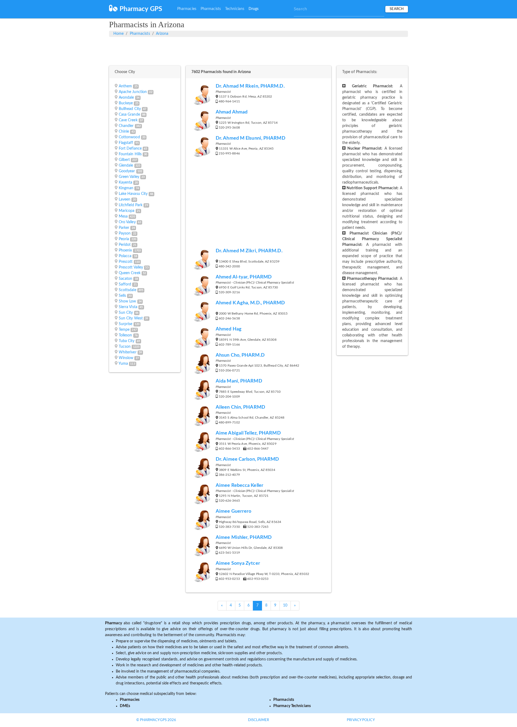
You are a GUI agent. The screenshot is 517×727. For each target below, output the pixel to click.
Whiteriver (128, 352)
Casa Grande (129, 114)
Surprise (125, 324)
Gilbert (124, 160)
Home (118, 34)
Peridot (125, 245)
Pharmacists (211, 9)
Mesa (123, 216)
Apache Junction (133, 92)
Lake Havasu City (133, 194)
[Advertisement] (258, 50)
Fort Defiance (130, 148)
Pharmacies (186, 9)
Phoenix (125, 250)
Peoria (124, 239)
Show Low (127, 301)
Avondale (126, 97)
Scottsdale (127, 290)
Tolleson (125, 335)
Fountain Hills (130, 154)
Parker (124, 228)
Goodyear (127, 171)
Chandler (126, 126)
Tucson (125, 347)
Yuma (123, 364)
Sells (122, 296)
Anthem (125, 86)
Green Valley (129, 177)
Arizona (162, 34)
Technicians (234, 9)
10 (285, 605)
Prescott (126, 262)
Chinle (124, 131)
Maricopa (127, 211)
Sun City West (131, 318)
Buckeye (126, 103)
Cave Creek (128, 120)
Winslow (126, 358)
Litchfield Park (131, 205)
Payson (125, 233)
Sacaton (125, 279)
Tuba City (127, 341)
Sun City (126, 313)
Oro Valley (127, 222)
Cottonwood (129, 137)
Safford (125, 284)
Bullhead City (130, 109)
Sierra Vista (128, 307)
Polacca (125, 256)
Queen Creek (130, 273)
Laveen (125, 199)
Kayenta (125, 182)
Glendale (126, 165)
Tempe (124, 330)
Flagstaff (126, 143)
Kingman (126, 188)
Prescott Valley (131, 267)
